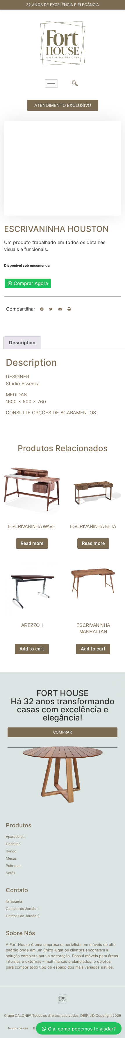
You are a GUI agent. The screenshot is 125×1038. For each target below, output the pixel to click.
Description (22, 342)
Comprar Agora (31, 283)
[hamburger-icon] (51, 83)
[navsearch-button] (75, 83)
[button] (42, 309)
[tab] (22, 342)
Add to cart (31, 649)
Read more (32, 543)
